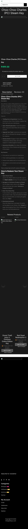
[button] (16, 1)
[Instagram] (6, 479)
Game (7, 7)
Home (3, 7)
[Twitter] (3, 479)
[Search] (25, 4)
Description (7, 92)
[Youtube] (9, 479)
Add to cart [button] (7, 350)
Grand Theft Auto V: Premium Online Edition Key (7, 339)
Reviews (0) (19, 92)
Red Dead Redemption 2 (20, 336)
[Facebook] (1, 479)
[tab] (7, 92)
